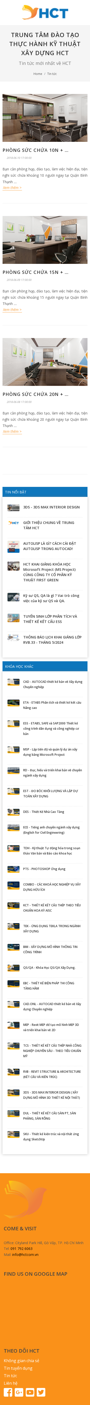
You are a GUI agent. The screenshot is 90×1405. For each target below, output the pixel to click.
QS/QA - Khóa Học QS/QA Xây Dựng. (49, 967)
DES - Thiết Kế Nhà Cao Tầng (43, 812)
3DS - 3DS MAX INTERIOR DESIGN (51, 507)
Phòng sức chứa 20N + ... (35, 394)
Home (38, 74)
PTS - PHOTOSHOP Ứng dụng (44, 869)
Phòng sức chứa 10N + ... (35, 150)
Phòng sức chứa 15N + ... (35, 272)
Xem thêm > (12, 187)
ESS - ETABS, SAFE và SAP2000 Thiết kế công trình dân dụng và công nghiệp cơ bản (51, 728)
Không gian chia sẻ (21, 1360)
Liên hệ (11, 1383)
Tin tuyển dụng (18, 1368)
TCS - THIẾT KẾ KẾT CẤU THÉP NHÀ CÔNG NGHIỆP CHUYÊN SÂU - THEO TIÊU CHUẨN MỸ (52, 1050)
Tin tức (52, 74)
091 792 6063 (21, 1248)
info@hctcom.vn (25, 1254)
